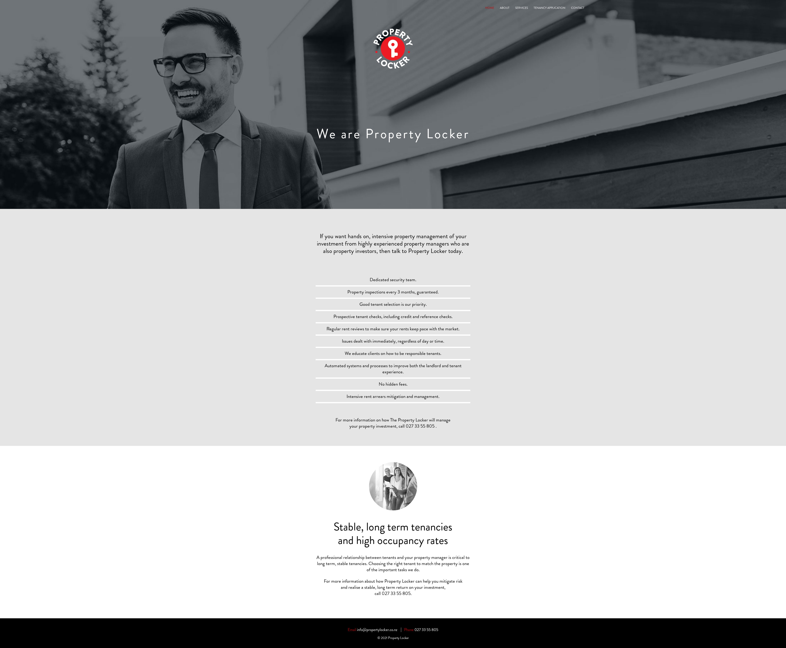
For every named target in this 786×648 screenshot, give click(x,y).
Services (521, 7)
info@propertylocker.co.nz (377, 630)
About (504, 7)
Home (489, 7)
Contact (577, 7)
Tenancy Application (549, 7)
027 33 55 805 (396, 593)
